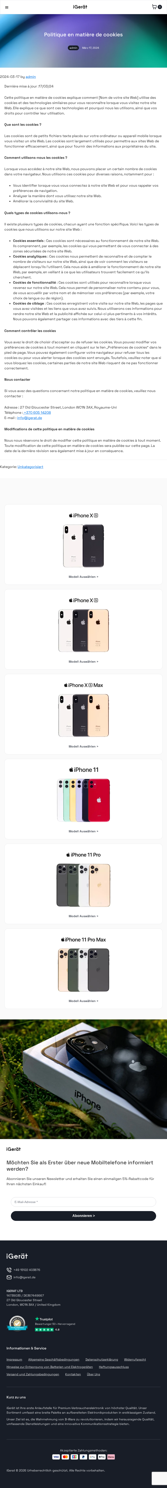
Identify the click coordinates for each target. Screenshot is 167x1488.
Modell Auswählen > (84, 577)
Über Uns (93, 1374)
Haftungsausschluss (114, 1367)
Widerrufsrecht (135, 1359)
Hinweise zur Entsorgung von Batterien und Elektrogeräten (50, 1367)
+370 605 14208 (37, 412)
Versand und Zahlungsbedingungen (33, 1374)
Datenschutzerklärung (101, 1359)
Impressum (14, 1359)
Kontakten (73, 1374)
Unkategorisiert (30, 466)
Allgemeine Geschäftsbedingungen (53, 1359)
